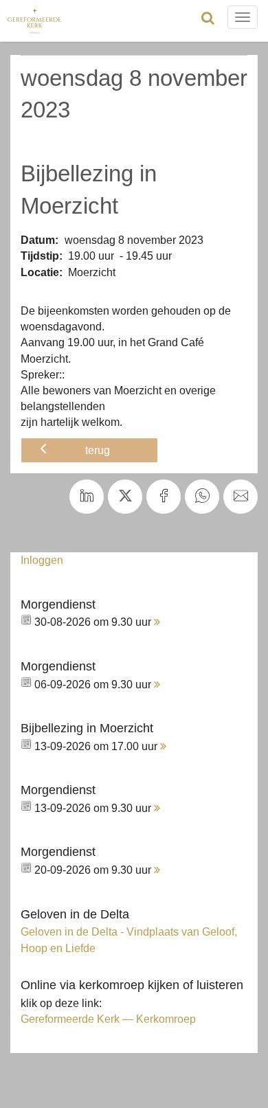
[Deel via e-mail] (240, 496)
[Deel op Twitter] (125, 496)
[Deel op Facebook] (163, 496)
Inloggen (42, 560)
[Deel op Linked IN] (86, 496)
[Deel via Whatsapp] (202, 496)
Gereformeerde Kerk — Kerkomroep (108, 1019)
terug (97, 450)
